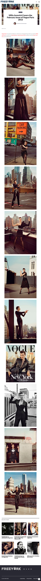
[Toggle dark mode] (39, 579)
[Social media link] (24, 569)
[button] (36, 1)
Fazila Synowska (23, 23)
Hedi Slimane (14, 35)
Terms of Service (36, 578)
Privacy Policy (29, 578)
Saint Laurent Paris (22, 35)
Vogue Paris (4, 33)
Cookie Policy (22, 578)
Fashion (20, 12)
